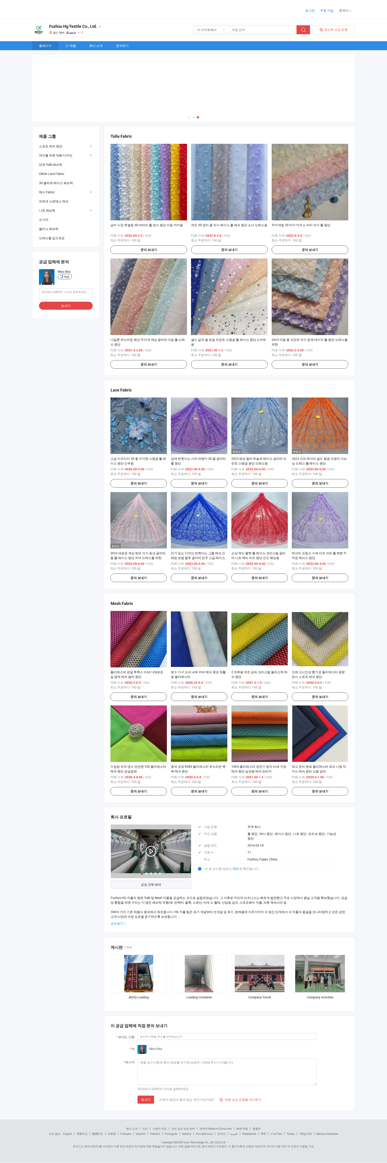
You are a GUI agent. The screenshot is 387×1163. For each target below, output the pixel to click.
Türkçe (291, 1133)
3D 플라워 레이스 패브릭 (56, 183)
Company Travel (259, 997)
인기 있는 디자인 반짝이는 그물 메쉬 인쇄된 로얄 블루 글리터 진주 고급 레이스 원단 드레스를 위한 (198, 558)
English (67, 1133)
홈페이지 (45, 45)
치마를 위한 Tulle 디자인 (55, 155)
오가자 (43, 219)
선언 (145, 1128)
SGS (236, 868)
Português (171, 1133)
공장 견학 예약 (151, 884)
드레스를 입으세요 (52, 238)
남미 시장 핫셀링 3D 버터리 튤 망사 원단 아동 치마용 (146, 225)
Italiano (186, 1133)
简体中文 (82, 1133)
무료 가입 (326, 10)
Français (125, 1133)
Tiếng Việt (305, 1133)
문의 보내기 (149, 250)
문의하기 (122, 45)
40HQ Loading (139, 997)
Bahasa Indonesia (327, 1133)
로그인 (310, 10)
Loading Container (199, 997)
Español (141, 1133)
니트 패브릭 (47, 210)
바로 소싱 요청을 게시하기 (240, 1099)
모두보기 (117, 923)
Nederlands (249, 1133)
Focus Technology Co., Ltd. (198, 1142)
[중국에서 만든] (61, 9)
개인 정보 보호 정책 (183, 1128)
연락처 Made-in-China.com (216, 1128)
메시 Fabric (47, 192)
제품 (73, 45)
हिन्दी (263, 1133)
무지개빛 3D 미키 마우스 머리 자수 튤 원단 (301, 225)
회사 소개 (96, 45)
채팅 (66, 276)
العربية (234, 1133)
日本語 (112, 1133)
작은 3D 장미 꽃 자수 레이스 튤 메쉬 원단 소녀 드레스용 (229, 225)
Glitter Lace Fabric (51, 174)
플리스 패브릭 (48, 229)
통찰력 (257, 1128)
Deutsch (155, 1133)
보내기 (145, 1099)
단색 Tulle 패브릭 (50, 164)
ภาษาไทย (276, 1133)
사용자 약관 (160, 1128)
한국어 (221, 1133)
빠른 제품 (242, 1128)
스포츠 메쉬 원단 (50, 146)
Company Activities (320, 997)
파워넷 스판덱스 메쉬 (54, 201)
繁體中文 (97, 1133)
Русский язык (204, 1133)
